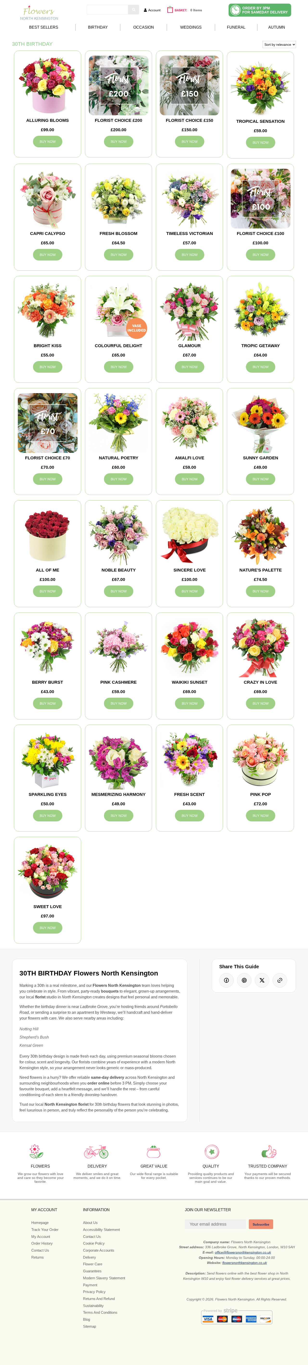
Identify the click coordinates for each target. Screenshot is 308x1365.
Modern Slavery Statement (104, 1278)
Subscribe (261, 1224)
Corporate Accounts (98, 1250)
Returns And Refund (99, 1299)
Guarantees (92, 1271)
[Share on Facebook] (226, 980)
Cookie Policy (94, 1243)
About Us (90, 1223)
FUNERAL (236, 27)
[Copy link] (280, 980)
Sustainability (93, 1306)
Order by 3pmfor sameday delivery (265, 10)
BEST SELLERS (43, 27)
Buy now (48, 141)
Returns (37, 1257)
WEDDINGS (191, 27)
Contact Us (40, 1250)
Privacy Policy (94, 1292)
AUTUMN (276, 27)
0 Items (196, 10)
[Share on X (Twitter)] (262, 980)
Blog (86, 1319)
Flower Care (92, 1264)
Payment (90, 1285)
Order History (42, 1243)
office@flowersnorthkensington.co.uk (243, 1252)
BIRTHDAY (98, 27)
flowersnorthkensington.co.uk (244, 1263)
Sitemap (89, 1326)
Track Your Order (44, 1230)
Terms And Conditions (100, 1312)
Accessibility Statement (101, 1230)
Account (154, 10)
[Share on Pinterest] (244, 980)
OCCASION (143, 27)
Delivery (89, 1257)
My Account (40, 1237)
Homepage (40, 1223)
